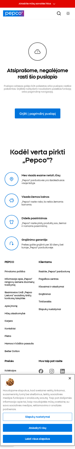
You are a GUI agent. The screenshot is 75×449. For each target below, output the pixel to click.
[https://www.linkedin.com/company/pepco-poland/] (63, 371)
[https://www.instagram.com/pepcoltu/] (52, 371)
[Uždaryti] (70, 378)
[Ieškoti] (59, 13)
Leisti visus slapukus (37, 438)
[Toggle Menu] (68, 13)
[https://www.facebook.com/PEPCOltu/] (42, 371)
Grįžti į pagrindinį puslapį (37, 113)
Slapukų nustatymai (37, 416)
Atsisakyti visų (38, 427)
